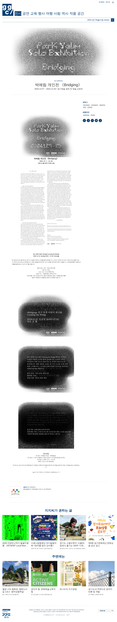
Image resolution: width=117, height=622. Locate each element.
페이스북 (88, 120)
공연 (25, 13)
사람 (57, 13)
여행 (49, 13)
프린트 (96, 120)
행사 (41, 13)
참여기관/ (108, 2)
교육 (33, 13)
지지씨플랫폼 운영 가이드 (48, 614)
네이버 (92, 120)
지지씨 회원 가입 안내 (60, 614)
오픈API (68, 614)
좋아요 (100, 121)
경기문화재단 (101, 2)
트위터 (84, 120)
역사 (65, 13)
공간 (80, 13)
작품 (72, 13)
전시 (18, 13)
